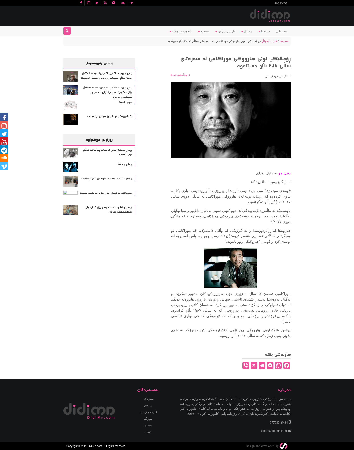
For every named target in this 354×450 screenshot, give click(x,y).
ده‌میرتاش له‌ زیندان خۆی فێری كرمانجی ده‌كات (106, 193)
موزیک (247, 31)
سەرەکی (282, 31)
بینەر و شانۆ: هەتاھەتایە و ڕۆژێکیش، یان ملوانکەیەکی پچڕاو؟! (109, 209)
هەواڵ (266, 41)
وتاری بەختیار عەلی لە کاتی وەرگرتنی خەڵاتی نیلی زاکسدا (107, 152)
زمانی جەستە (125, 164)
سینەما (265, 31)
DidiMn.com (95, 446)
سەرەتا (284, 41)
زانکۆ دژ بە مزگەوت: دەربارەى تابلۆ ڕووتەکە (106, 178)
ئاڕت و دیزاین (148, 412)
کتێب (273, 41)
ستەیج (204, 31)
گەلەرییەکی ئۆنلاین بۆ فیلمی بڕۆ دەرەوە (109, 116)
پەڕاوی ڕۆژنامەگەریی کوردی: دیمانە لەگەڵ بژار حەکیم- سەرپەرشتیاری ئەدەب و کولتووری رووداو (107, 92)
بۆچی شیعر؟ (125, 102)
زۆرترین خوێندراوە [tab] (99, 139)
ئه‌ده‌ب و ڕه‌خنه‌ (181, 31)
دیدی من (284, 173)
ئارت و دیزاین (226, 31)
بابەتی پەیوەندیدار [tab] (99, 63)
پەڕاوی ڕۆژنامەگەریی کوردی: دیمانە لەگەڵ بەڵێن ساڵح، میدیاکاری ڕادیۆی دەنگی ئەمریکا (106, 75)
